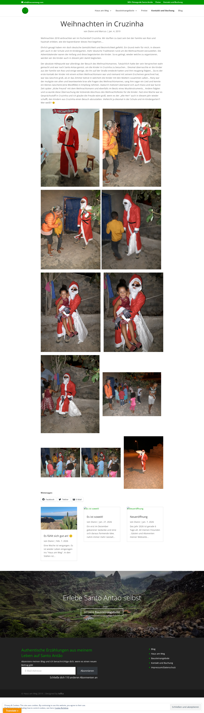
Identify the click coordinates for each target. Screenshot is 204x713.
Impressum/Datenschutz (163, 667)
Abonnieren (87, 670)
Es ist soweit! (95, 517)
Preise (158, 2)
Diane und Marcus (97, 31)
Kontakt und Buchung (173, 2)
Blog (180, 11)
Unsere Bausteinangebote (102, 612)
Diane (51, 541)
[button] (70, 148)
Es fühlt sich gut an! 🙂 (58, 536)
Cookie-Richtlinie (61, 708)
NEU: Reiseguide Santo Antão (140, 2)
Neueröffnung (139, 517)
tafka (61, 693)
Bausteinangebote (125, 11)
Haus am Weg (102, 11)
